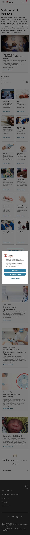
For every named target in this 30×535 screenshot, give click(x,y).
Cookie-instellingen (15, 278)
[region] (15, 267)
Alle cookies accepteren (15, 274)
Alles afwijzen (15, 270)
